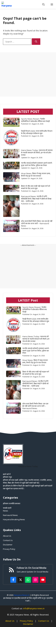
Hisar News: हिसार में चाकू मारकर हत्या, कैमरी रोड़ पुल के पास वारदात (35, 174)
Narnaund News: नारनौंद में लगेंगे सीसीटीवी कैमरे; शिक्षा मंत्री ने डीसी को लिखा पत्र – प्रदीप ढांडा (36, 198)
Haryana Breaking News (14, 519)
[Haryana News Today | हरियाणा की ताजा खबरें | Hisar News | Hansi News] (6, 4)
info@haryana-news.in (34, 608)
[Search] (36, 41)
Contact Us (8, 540)
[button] (43, 4)
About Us (7, 536)
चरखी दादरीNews (7, 509)
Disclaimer (7, 544)
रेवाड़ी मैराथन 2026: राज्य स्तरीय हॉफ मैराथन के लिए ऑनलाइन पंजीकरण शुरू (36, 132)
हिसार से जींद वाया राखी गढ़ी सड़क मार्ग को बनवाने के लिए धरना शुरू (35, 187)
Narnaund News (10, 515)
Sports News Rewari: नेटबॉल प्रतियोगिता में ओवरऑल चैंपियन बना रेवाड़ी (35, 120)
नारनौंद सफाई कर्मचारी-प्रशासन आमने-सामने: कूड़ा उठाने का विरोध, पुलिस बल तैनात (36, 164)
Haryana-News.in (21, 595)
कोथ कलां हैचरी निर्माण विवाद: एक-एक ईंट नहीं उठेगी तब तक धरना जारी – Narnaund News (36, 223)
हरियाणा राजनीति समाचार (11, 503)
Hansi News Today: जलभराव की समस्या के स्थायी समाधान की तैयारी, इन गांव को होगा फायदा (37, 152)
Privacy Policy (9, 549)
